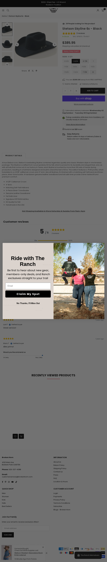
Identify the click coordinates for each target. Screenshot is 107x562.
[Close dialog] (101, 246)
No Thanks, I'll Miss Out (28, 303)
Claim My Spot (28, 294)
